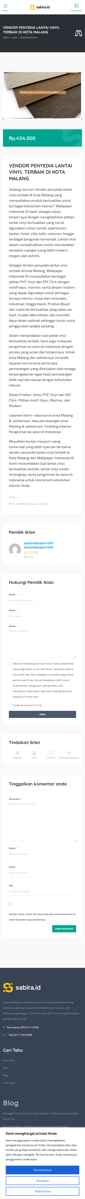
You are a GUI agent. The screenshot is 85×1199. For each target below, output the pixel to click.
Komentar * (15, 798)
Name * (13, 610)
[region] (42, 1163)
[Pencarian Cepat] (78, 33)
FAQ (5, 1067)
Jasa (14, 37)
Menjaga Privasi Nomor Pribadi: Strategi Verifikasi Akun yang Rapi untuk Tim (40, 1116)
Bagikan (17, 757)
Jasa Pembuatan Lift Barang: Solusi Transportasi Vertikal (36, 1126)
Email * (13, 594)
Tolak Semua (42, 1191)
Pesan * (13, 626)
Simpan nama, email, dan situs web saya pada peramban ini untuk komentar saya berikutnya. (42, 917)
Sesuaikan (42, 1180)
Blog (5, 1075)
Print (34, 757)
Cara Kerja (9, 1060)
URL (11, 885)
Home (6, 37)
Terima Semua (42, 1170)
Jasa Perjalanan (29, 37)
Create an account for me (27, 705)
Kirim (42, 714)
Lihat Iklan (9, 1082)
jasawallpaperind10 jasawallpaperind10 (38, 545)
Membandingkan (69, 757)
